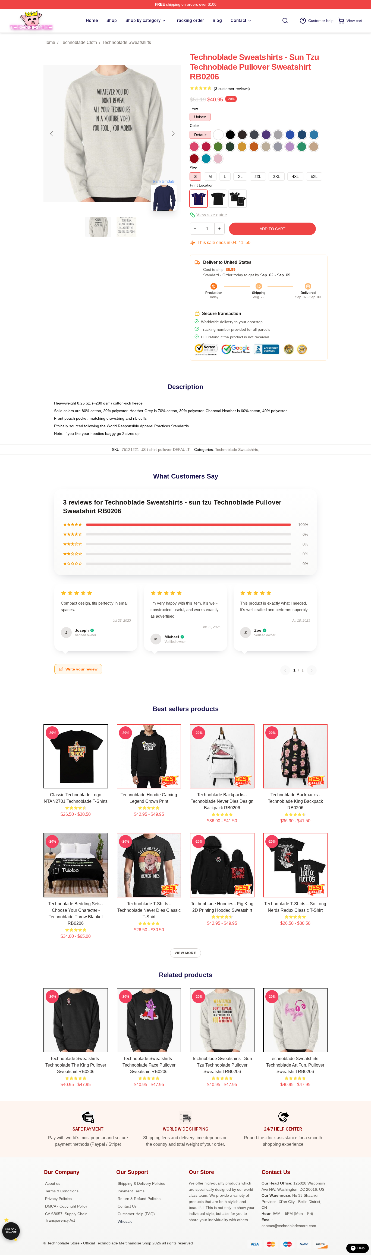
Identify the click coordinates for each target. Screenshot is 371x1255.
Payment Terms (131, 1191)
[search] (285, 20)
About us (52, 1183)
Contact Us (127, 1206)
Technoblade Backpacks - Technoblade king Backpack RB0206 (295, 801)
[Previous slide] (52, 133)
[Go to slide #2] (127, 227)
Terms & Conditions (61, 1191)
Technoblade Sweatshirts (126, 42)
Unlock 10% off (11, 1231)
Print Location (201, 185)
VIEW (75, 783)
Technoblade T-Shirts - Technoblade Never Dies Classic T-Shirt (149, 910)
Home (49, 42)
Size (193, 168)
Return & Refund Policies (139, 1198)
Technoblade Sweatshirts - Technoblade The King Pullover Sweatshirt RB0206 (75, 1065)
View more (185, 953)
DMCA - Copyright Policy (66, 1206)
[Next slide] (172, 133)
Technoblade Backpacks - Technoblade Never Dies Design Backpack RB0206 (222, 801)
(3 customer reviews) (232, 88)
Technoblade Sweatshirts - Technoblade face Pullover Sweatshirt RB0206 (148, 1065)
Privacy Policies (58, 1198)
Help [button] (360, 1248)
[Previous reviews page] (285, 670)
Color (194, 125)
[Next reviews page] (312, 670)
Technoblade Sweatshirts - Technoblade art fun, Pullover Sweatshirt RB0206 (295, 1065)
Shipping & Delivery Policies (141, 1183)
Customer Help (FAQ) (136, 1214)
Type (194, 108)
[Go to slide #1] (98, 227)
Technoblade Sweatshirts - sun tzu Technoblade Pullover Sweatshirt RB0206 (222, 1065)
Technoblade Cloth (79, 42)
